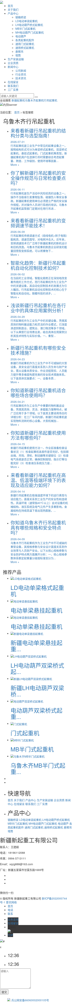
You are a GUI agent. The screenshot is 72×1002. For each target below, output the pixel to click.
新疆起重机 (18, 100)
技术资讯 (20, 78)
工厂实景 (13, 89)
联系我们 (13, 86)
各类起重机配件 (24, 40)
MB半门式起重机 (25, 28)
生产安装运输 (16, 59)
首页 (10, 6)
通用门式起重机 (24, 44)
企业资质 (13, 63)
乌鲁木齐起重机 (34, 100)
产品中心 (13, 13)
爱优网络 (11, 902)
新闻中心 (13, 67)
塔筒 (18, 55)
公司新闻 (20, 70)
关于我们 (13, 9)
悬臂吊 (19, 51)
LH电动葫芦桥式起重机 (29, 25)
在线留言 (13, 82)
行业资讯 (20, 74)
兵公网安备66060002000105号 (30, 1000)
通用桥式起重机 (24, 48)
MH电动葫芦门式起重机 (29, 32)
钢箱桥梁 (20, 17)
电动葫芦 (20, 36)
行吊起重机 (50, 100)
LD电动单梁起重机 (26, 21)
